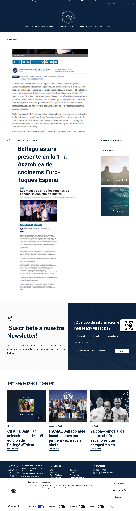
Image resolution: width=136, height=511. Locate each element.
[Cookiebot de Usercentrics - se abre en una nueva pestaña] (13, 506)
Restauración (81, 336)
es (133, 4)
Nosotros (35, 27)
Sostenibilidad (61, 27)
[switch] (62, 506)
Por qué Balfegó (47, 27)
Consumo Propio (112, 336)
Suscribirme (122, 351)
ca (125, 4)
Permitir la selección (118, 490)
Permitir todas (118, 483)
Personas (98, 27)
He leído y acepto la (91, 351)
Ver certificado (99, 1)
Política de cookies (61, 488)
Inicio (27, 27)
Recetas (80, 27)
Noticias (89, 27)
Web (51, 470)
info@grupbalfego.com (104, 473)
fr (131, 4)
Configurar (112, 507)
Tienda (110, 4)
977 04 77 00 (101, 470)
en (128, 4)
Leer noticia (12, 448)
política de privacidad (98, 351)
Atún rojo (72, 27)
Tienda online (75, 475)
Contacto (107, 27)
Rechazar (118, 497)
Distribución (96, 336)
